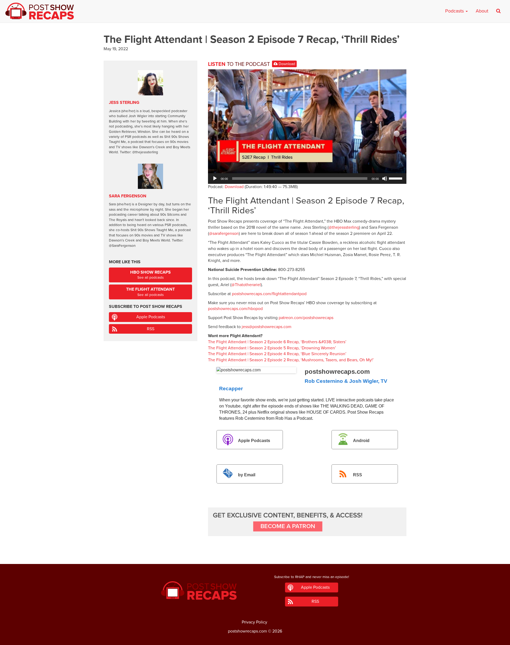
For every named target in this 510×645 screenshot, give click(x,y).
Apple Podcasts (254, 440)
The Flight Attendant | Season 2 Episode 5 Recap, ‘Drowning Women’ (272, 348)
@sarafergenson (224, 233)
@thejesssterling (344, 227)
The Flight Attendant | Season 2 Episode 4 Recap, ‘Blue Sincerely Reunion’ (277, 354)
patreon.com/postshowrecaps (306, 317)
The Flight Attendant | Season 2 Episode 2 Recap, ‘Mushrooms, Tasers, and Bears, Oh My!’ (291, 360)
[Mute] (384, 178)
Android (361, 440)
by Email (246, 475)
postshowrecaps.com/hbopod (235, 308)
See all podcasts (150, 275)
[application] (307, 178)
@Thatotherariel (246, 284)
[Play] (215, 178)
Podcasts (455, 11)
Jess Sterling (124, 102)
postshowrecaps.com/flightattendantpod (269, 293)
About (482, 11)
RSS (357, 475)
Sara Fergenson (127, 196)
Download (286, 64)
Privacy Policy (254, 622)
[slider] (396, 178)
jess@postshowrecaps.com (266, 326)
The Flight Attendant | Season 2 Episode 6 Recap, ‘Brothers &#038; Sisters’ (277, 342)
